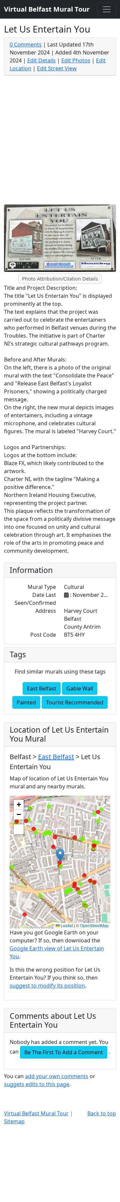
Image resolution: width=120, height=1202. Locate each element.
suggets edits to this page (36, 1084)
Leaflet (66, 925)
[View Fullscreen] (19, 829)
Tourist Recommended (74, 702)
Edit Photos (75, 60)
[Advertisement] (60, 141)
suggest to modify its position (47, 985)
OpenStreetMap (94, 925)
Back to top (101, 1113)
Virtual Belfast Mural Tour (36, 1113)
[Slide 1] (54, 275)
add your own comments (56, 1076)
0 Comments (26, 44)
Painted (26, 702)
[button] (60, 855)
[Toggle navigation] (106, 9)
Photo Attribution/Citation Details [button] (60, 279)
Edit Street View (57, 68)
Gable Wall (79, 688)
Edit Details (41, 60)
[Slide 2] (66, 275)
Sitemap (14, 1121)
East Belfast (41, 688)
